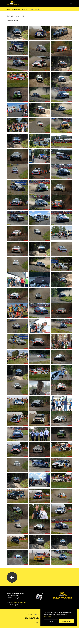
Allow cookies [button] (66, 621)
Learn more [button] (47, 616)
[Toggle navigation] (71, 3)
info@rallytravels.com (18, 602)
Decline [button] (51, 621)
